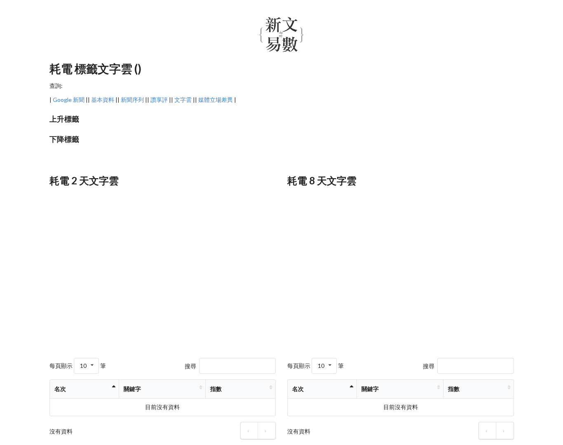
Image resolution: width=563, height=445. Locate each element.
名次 (60, 388)
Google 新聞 (68, 99)
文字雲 (183, 99)
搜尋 (190, 365)
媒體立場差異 (215, 99)
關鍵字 (132, 388)
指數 (216, 388)
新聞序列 (132, 99)
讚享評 (159, 99)
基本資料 (102, 99)
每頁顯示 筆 (77, 365)
